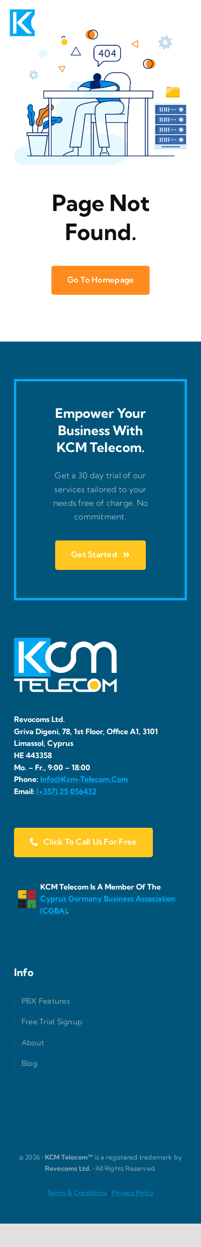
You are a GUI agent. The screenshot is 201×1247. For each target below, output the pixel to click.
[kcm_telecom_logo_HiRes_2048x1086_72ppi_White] (45, 13)
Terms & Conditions (77, 1193)
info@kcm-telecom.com (84, 779)
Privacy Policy (133, 1193)
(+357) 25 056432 (66, 791)
